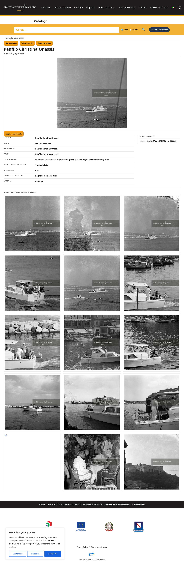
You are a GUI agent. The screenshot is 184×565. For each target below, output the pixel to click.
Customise (17, 553)
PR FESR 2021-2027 (159, 7)
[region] (35, 544)
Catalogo (78, 7)
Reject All (35, 553)
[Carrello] (179, 7)
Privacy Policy (82, 547)
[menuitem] (173, 7)
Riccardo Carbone (62, 7)
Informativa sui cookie (98, 547)
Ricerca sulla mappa (159, 30)
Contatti (142, 7)
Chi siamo (46, 7)
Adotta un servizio (106, 7)
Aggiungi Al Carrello (14, 134)
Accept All (52, 553)
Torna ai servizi (27, 43)
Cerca (143, 30)
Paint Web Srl (100, 560)
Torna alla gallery (44, 43)
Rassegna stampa (127, 7)
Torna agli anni (11, 43)
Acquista (90, 7)
